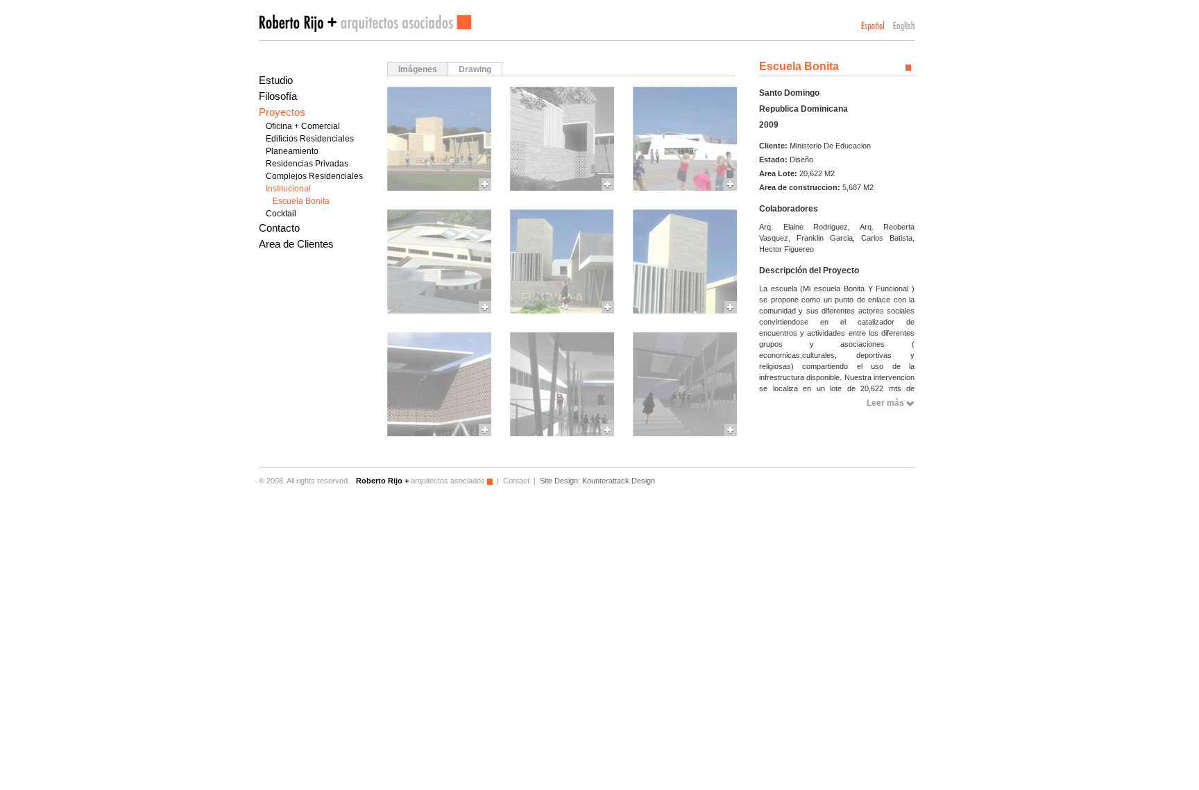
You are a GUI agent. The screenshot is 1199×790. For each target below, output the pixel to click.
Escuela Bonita (301, 201)
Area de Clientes (296, 244)
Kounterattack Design (618, 480)
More (439, 139)
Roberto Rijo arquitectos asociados (365, 23)
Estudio (276, 80)
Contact (516, 480)
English (904, 26)
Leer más (885, 403)
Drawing (475, 69)
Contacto (279, 228)
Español (873, 26)
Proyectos (282, 112)
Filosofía (278, 96)
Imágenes (417, 69)
